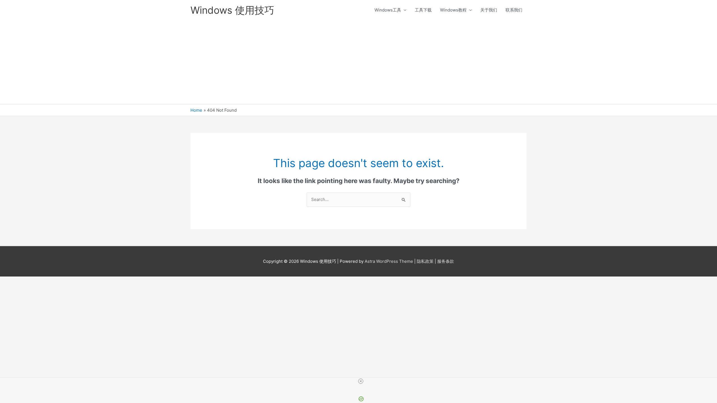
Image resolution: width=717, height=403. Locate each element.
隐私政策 (425, 261)
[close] (360, 381)
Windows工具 (387, 10)
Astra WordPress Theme (389, 261)
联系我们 (514, 10)
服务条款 (445, 261)
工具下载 (423, 10)
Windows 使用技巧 (232, 10)
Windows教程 (453, 10)
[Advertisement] (358, 62)
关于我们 (488, 10)
